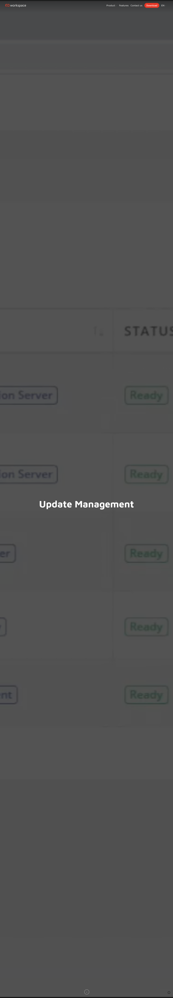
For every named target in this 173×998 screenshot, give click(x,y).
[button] (168, 992)
